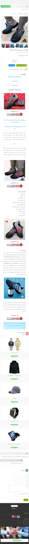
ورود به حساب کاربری (17, 540)
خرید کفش (19, 323)
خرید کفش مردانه (13, 323)
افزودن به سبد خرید (20, 65)
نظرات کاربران (13, 13)
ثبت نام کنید (10, 540)
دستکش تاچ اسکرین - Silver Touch (14, 444)
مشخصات (26, 13)
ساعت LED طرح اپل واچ (14, 421)
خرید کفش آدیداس (18, 325)
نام (27, 473)
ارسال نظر (26, 499)
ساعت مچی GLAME (14, 352)
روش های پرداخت (25, 524)
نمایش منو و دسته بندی (22, 6)
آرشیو (23, 334)
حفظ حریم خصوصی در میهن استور (22, 522)
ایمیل (27, 478)
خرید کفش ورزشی (11, 325)
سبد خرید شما (5, 6)
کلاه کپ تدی (14, 398)
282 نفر (10, 65)
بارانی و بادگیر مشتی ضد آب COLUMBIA (14, 375)
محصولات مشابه (20, 13)
